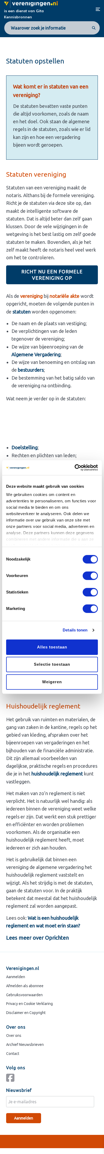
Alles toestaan (52, 647)
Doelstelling (24, 447)
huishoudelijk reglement (57, 773)
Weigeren (52, 682)
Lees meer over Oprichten (37, 938)
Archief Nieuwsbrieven (25, 1044)
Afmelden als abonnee (24, 985)
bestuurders (31, 369)
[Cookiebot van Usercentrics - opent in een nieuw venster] (75, 467)
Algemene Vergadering (36, 354)
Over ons (13, 1035)
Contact (12, 1053)
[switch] (90, 575)
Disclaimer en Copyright (26, 1013)
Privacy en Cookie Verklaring (29, 1004)
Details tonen (75, 630)
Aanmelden (15, 977)
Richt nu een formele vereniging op (52, 274)
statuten (22, 311)
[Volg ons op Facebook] (11, 1080)
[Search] (93, 28)
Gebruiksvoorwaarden (24, 994)
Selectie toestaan (52, 664)
